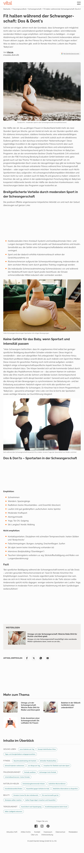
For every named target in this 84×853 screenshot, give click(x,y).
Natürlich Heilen (11, 784)
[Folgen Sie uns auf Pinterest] (48, 826)
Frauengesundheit (11, 772)
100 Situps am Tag (34, 765)
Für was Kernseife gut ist (50, 795)
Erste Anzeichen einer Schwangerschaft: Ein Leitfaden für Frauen (30, 720)
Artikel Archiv (26, 832)
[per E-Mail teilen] (47, 658)
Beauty (6, 795)
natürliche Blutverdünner (57, 784)
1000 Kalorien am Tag (27, 749)
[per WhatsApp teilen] (40, 658)
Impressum (48, 832)
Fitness (6, 761)
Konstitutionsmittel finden (13, 788)
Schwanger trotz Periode (47, 772)
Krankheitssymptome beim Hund (56, 807)
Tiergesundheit (10, 807)
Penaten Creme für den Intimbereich (25, 795)
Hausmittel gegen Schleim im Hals (37, 788)
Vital (7, 3)
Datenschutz (60, 832)
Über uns (34, 835)
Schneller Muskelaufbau (48, 761)
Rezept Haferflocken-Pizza (47, 749)
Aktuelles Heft (11, 832)
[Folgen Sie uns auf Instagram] (42, 826)
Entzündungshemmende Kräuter (34, 784)
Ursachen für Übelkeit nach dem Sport (56, 765)
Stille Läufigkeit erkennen (13, 811)
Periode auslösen (30, 772)
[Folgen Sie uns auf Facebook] (36, 826)
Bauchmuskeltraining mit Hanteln (25, 761)
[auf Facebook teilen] (27, 658)
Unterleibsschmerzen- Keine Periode (17, 777)
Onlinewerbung (47, 835)
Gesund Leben (9, 749)
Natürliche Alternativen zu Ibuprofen (65, 788)
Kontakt (37, 832)
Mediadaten (73, 832)
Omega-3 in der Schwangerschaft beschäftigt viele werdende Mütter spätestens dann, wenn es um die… (52, 640)
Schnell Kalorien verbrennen (14, 765)
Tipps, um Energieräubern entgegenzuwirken (20, 754)
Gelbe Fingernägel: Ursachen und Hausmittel (40, 800)
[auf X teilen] (33, 658)
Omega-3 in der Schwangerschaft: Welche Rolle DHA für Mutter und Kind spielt (52, 635)
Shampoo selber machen (13, 800)
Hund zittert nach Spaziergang (31, 807)
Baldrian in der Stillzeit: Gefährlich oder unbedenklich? (71, 705)
